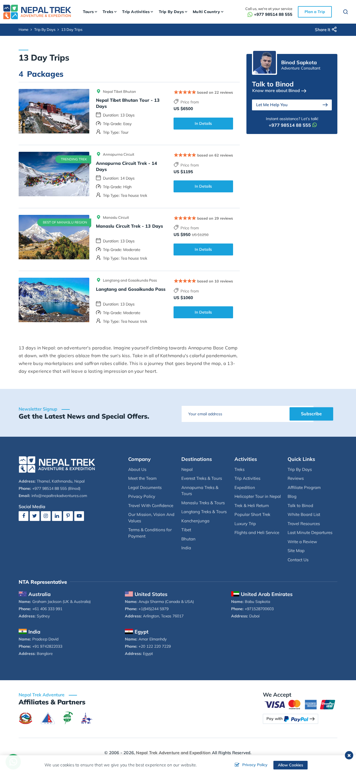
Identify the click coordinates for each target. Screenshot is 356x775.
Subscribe (311, 413)
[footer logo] (57, 464)
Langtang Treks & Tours (204, 511)
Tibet (186, 529)
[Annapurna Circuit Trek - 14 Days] (54, 174)
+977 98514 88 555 (273, 14)
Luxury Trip (245, 523)
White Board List (304, 514)
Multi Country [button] (206, 11)
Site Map (296, 550)
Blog (292, 496)
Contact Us (298, 559)
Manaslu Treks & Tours (203, 502)
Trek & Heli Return (251, 505)
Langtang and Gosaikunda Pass (130, 289)
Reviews (296, 478)
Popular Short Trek (252, 514)
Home (23, 29)
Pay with (274, 718)
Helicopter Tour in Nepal (257, 496)
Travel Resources (304, 523)
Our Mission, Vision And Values (151, 517)
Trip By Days (44, 29)
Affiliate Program (304, 487)
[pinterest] (68, 516)
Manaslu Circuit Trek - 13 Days (129, 226)
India (186, 547)
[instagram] (46, 516)
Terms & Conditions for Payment (150, 533)
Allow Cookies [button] (290, 764)
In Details (203, 123)
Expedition (244, 487)
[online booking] (300, 704)
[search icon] (342, 12)
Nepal (187, 469)
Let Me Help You (272, 104)
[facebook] (23, 516)
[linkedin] (57, 516)
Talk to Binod (300, 505)
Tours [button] (88, 11)
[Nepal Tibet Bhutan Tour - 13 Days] (54, 111)
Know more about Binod (276, 90)
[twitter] (34, 516)
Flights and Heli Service (256, 532)
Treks (239, 469)
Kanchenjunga (195, 520)
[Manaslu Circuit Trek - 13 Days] (54, 237)
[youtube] (79, 516)
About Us (137, 469)
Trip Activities (247, 478)
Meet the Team (142, 478)
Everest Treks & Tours (201, 478)
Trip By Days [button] (171, 11)
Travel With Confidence (150, 505)
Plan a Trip (315, 11)
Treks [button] (108, 11)
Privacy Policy (141, 496)
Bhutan (188, 538)
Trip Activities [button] (136, 11)
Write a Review (302, 541)
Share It (322, 29)
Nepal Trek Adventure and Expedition (173, 752)
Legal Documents (145, 487)
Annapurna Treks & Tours (199, 490)
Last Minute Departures (310, 532)
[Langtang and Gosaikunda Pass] (54, 300)
